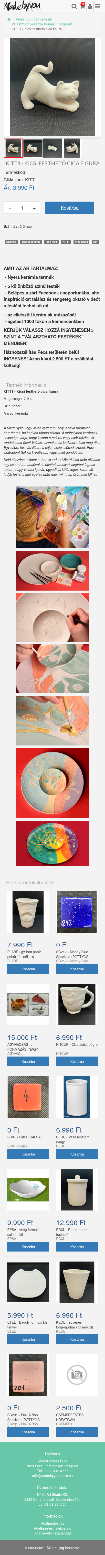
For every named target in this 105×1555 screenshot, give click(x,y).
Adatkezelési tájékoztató (52, 1528)
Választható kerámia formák (33, 24)
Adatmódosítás (52, 1523)
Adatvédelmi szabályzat (52, 1533)
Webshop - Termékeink (34, 19)
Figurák (66, 24)
